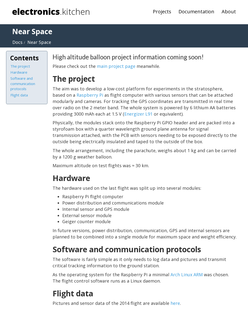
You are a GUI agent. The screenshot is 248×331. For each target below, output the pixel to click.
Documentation (196, 11)
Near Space (39, 42)
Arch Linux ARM (186, 274)
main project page (116, 66)
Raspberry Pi (90, 95)
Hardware (18, 72)
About (229, 11)
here (175, 303)
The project (20, 66)
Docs (17, 42)
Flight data (19, 95)
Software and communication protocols (22, 83)
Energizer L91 (138, 114)
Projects (162, 11)
